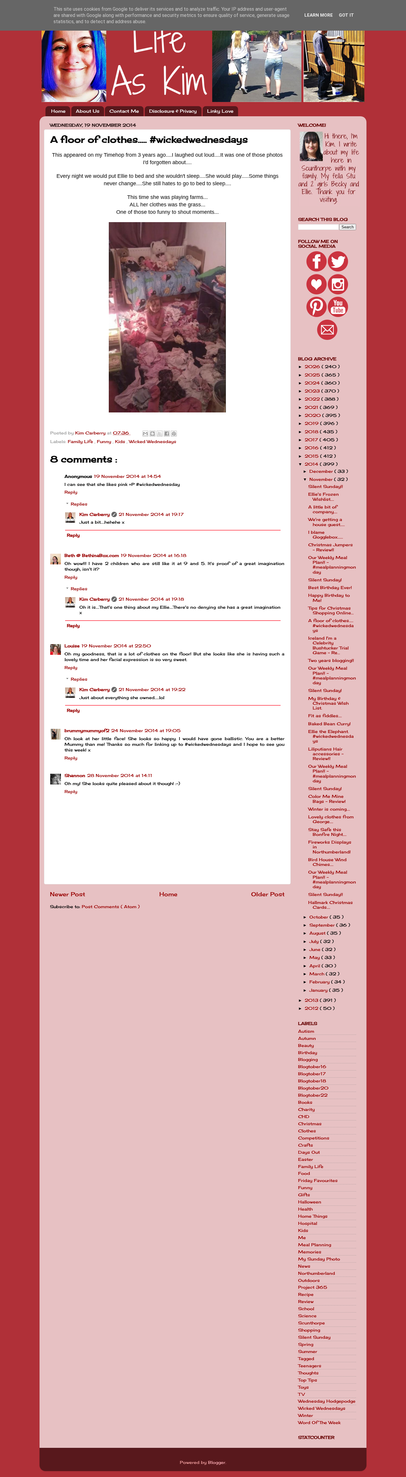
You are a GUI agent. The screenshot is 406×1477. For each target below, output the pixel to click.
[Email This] (145, 434)
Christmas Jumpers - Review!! (330, 547)
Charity (306, 1109)
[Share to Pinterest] (174, 434)
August (318, 933)
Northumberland (316, 1273)
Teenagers (309, 1365)
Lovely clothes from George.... (331, 819)
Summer (307, 1351)
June (315, 949)
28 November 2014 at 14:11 (119, 775)
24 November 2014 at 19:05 (146, 730)
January (319, 990)
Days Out (309, 1152)
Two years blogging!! (331, 660)
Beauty (306, 1045)
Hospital (307, 1223)
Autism (306, 1031)
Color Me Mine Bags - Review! (327, 798)
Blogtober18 (312, 1081)
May (315, 957)
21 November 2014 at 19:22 (152, 689)
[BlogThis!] (152, 434)
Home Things (313, 1216)
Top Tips (307, 1380)
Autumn (307, 1038)
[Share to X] (160, 434)
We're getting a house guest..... (326, 522)
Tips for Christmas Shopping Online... (331, 610)
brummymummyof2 (86, 730)
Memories (309, 1252)
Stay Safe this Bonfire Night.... (327, 832)
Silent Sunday (314, 1337)
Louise (72, 645)
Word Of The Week (319, 1422)
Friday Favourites (318, 1180)
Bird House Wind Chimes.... (327, 862)
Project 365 (312, 1287)
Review (306, 1301)
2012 (312, 1008)
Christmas (310, 1123)
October (319, 917)
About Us (87, 111)
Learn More (318, 15)
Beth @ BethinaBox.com (91, 555)
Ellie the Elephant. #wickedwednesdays (331, 736)
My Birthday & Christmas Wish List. (328, 703)
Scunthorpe (311, 1323)
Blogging (308, 1059)
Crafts (305, 1145)
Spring (305, 1344)
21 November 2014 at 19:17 (151, 514)
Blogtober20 (313, 1088)
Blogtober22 (313, 1095)
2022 (313, 399)
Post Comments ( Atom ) (111, 906)
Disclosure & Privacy (173, 111)
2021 (312, 407)
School (306, 1308)
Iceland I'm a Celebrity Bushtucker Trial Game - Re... (328, 645)
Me (302, 1237)
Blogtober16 (312, 1066)
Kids (121, 441)
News (304, 1266)
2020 (313, 415)
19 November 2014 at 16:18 (153, 555)
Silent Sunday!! (325, 486)
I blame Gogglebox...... (325, 534)
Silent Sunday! (325, 579)
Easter (305, 1159)
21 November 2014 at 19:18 (151, 599)
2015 (312, 456)
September (322, 925)
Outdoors (309, 1280)
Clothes (307, 1130)
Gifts (304, 1194)
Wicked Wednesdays (152, 441)
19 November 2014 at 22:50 (116, 645)
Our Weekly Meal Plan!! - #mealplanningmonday (332, 565)
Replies (79, 504)
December (321, 471)
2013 (312, 1000)
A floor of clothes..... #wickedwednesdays (331, 625)
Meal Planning (314, 1244)
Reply (70, 492)
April (315, 965)
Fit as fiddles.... (325, 715)
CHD (303, 1116)
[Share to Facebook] (167, 434)
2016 (312, 447)
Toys (303, 1387)
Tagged (306, 1358)
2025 (313, 375)
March (317, 973)
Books (305, 1102)
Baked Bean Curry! (329, 723)
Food (304, 1173)
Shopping (309, 1330)
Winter (305, 1415)
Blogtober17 (312, 1073)
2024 (313, 383)
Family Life (81, 441)
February (320, 982)
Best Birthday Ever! (330, 587)
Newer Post (67, 894)
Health (305, 1209)
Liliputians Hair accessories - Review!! (326, 754)
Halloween (309, 1202)
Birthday (307, 1052)
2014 (312, 464)
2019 (312, 423)
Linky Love (220, 111)
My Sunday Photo (319, 1259)
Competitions (313, 1138)
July (314, 941)
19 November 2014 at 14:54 (127, 476)
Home (58, 111)
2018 (312, 431)
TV (301, 1394)
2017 (312, 439)
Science (307, 1315)
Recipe (306, 1294)
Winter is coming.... (329, 809)
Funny (105, 441)
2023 (313, 391)
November (321, 479)
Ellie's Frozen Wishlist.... (323, 496)
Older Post (268, 894)
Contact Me (124, 111)
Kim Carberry (94, 514)
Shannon (74, 775)
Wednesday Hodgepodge (326, 1401)
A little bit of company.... (322, 509)
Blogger (216, 1462)
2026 (313, 366)
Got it (346, 15)
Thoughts (308, 1373)
